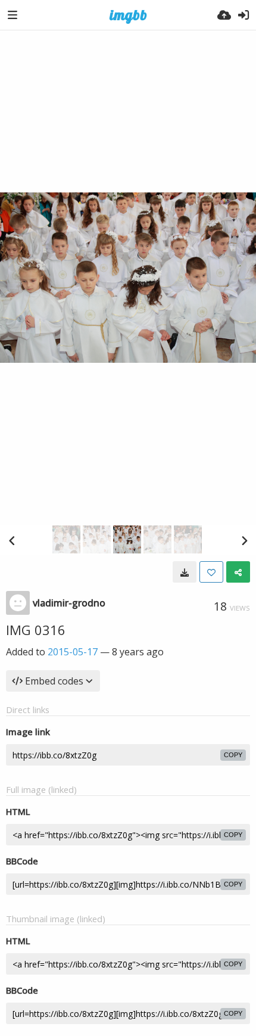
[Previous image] (12, 540)
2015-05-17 (73, 651)
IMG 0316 (35, 630)
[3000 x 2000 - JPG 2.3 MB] (184, 572)
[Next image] (244, 540)
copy (233, 754)
